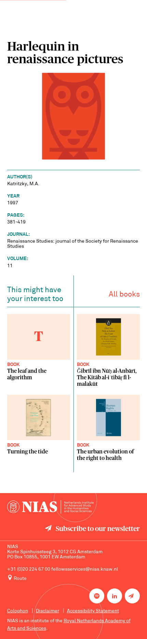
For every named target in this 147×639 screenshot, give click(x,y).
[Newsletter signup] (132, 595)
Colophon (17, 611)
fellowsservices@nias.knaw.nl (84, 569)
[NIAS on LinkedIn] (114, 595)
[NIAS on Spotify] (96, 595)
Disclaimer (47, 611)
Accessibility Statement (93, 611)
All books (124, 295)
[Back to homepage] (50, 507)
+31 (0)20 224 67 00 (28, 569)
